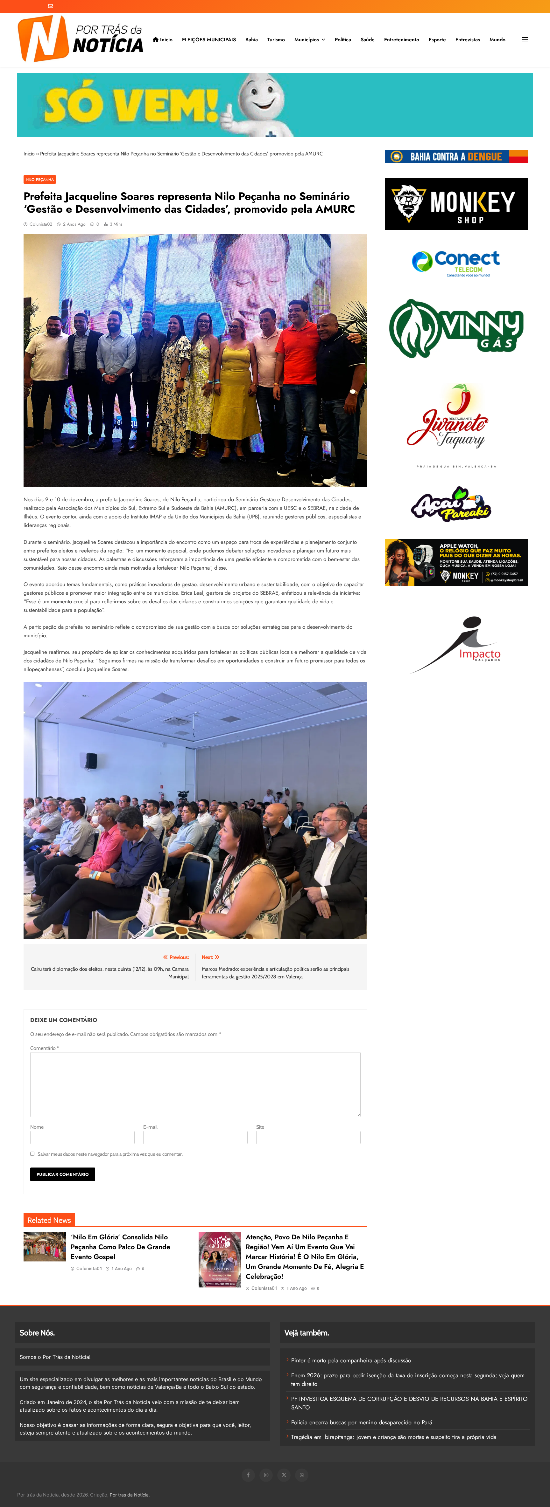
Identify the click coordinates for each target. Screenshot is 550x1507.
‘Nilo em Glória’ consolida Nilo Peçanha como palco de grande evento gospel (120, 1247)
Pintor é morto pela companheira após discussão (351, 1360)
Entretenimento (401, 39)
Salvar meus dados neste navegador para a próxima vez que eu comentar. (110, 1154)
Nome (37, 1127)
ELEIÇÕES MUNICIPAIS (209, 39)
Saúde (368, 39)
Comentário (44, 1048)
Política (343, 39)
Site (260, 1127)
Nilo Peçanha (40, 179)
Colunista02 (41, 224)
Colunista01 (89, 1268)
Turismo (276, 39)
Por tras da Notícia (129, 1494)
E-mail (150, 1127)
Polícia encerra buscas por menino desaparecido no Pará (361, 1422)
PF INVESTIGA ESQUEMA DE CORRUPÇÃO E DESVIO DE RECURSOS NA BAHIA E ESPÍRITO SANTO (409, 1403)
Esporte (437, 39)
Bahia (251, 39)
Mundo (497, 39)
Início (29, 154)
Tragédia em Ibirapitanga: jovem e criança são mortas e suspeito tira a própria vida (394, 1437)
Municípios (306, 39)
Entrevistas (467, 39)
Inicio (166, 39)
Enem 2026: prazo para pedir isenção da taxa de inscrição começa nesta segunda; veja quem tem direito (408, 1379)
